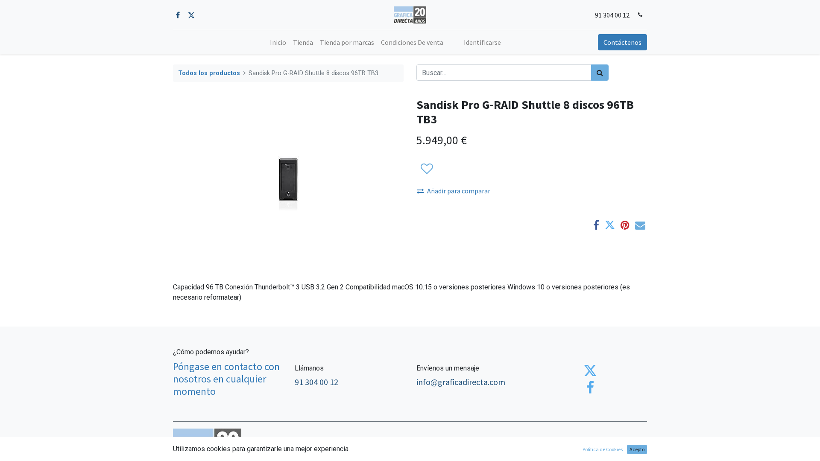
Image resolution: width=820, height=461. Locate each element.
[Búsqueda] (600, 72)
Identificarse (482, 42)
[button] (426, 169)
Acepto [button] (637, 449)
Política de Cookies (603, 449)
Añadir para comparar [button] (458, 191)
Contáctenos (622, 42)
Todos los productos (209, 73)
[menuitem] (278, 42)
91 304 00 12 (612, 15)
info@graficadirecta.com (460, 381)
